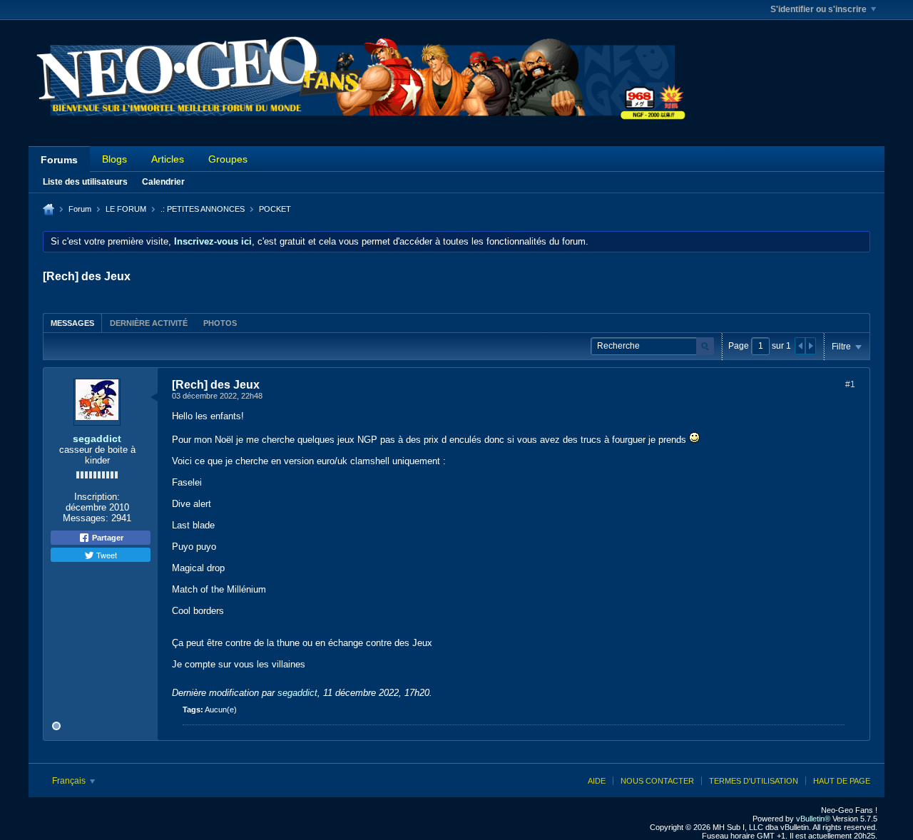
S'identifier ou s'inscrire (818, 9)
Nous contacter (657, 781)
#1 (850, 384)
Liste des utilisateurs (85, 182)
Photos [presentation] (220, 323)
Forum (79, 209)
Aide (597, 781)
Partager (106, 537)
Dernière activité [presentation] (149, 323)
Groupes (228, 159)
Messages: (85, 518)
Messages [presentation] (72, 323)
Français (70, 781)
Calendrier (163, 182)
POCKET (275, 209)
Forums (59, 159)
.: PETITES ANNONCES (202, 209)
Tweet (105, 554)
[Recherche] (705, 346)
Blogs (114, 159)
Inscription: (97, 496)
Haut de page (841, 781)
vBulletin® (813, 818)
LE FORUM (126, 209)
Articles (167, 159)
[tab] (72, 322)
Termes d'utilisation (753, 781)
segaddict (97, 438)
